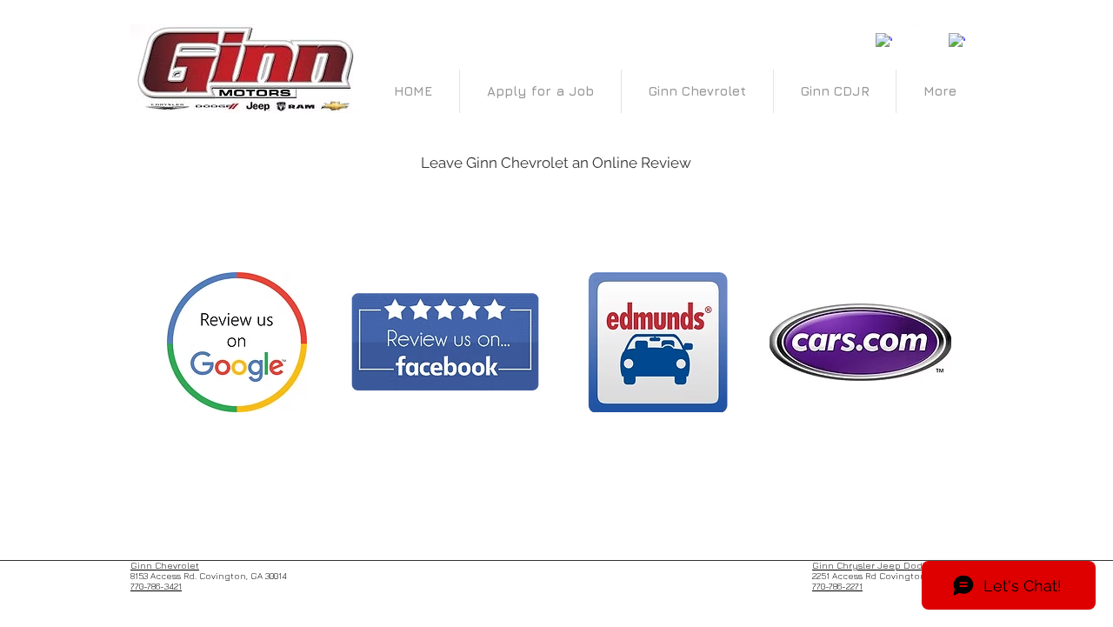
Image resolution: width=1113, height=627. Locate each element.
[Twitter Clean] (920, 32)
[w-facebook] (884, 41)
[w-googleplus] (957, 41)
